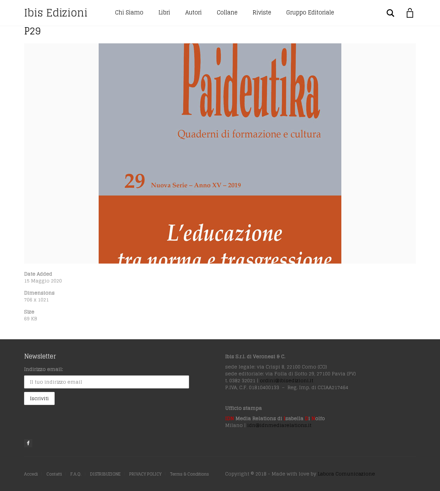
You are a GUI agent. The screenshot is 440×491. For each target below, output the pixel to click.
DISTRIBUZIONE (105, 474)
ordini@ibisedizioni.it (286, 380)
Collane (227, 12)
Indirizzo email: (43, 369)
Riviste (262, 12)
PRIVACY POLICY (145, 474)
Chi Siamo (129, 12)
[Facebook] (28, 443)
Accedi (31, 474)
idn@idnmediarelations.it (279, 425)
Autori (193, 12)
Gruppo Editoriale (310, 12)
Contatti (54, 474)
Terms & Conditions (189, 474)
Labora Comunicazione (346, 473)
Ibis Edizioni (56, 12)
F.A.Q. (75, 474)
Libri (164, 12)
